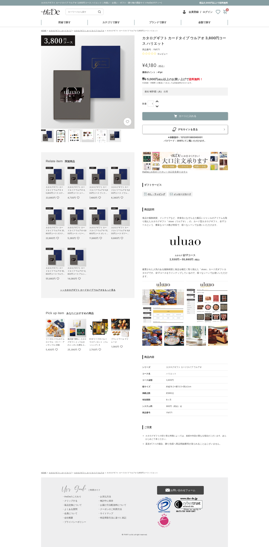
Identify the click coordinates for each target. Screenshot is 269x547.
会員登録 (194, 11)
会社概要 (68, 517)
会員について (70, 513)
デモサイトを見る (188, 129)
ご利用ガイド (81, 490)
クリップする (70, 501)
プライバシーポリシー (75, 522)
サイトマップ (106, 513)
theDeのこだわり (72, 496)
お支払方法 (105, 496)
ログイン (208, 11)
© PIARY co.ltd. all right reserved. (134, 535)
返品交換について (73, 505)
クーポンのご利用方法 (111, 509)
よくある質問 (70, 509)
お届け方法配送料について (113, 505)
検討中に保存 (106, 501)
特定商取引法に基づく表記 (113, 517)
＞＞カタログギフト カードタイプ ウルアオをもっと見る (88, 290)
